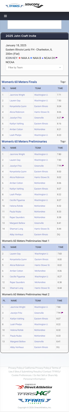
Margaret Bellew (17, 223)
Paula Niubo (15, 211)
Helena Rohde (16, 206)
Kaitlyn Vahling (17, 123)
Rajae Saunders (17, 217)
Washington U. (41, 95)
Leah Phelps (15, 135)
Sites (16, 371)
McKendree (39, 129)
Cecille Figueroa (17, 200)
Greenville (39, 117)
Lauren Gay (15, 100)
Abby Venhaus (16, 234)
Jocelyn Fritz (16, 117)
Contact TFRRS (51, 371)
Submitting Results (31, 371)
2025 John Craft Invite (21, 36)
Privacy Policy (15, 367)
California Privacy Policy (37, 367)
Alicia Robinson (17, 112)
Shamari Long (16, 229)
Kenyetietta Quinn (18, 106)
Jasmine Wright (17, 95)
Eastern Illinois (41, 106)
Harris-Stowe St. (42, 112)
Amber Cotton (16, 129)
